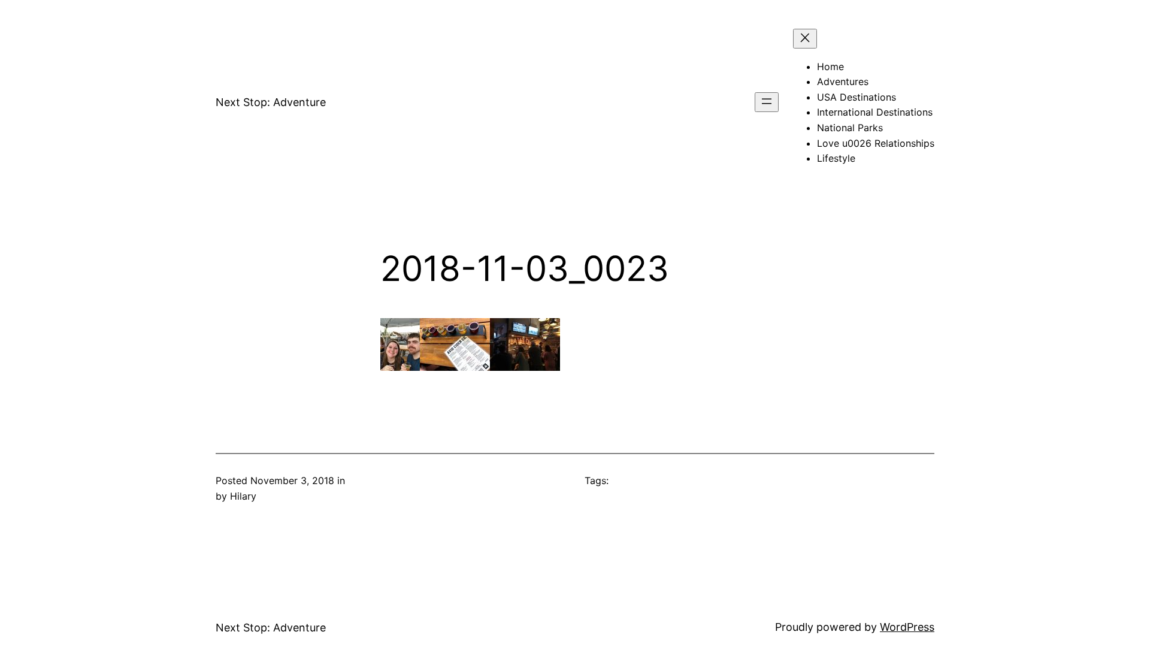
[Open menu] (767, 102)
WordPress (907, 627)
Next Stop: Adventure (271, 102)
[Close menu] (805, 39)
